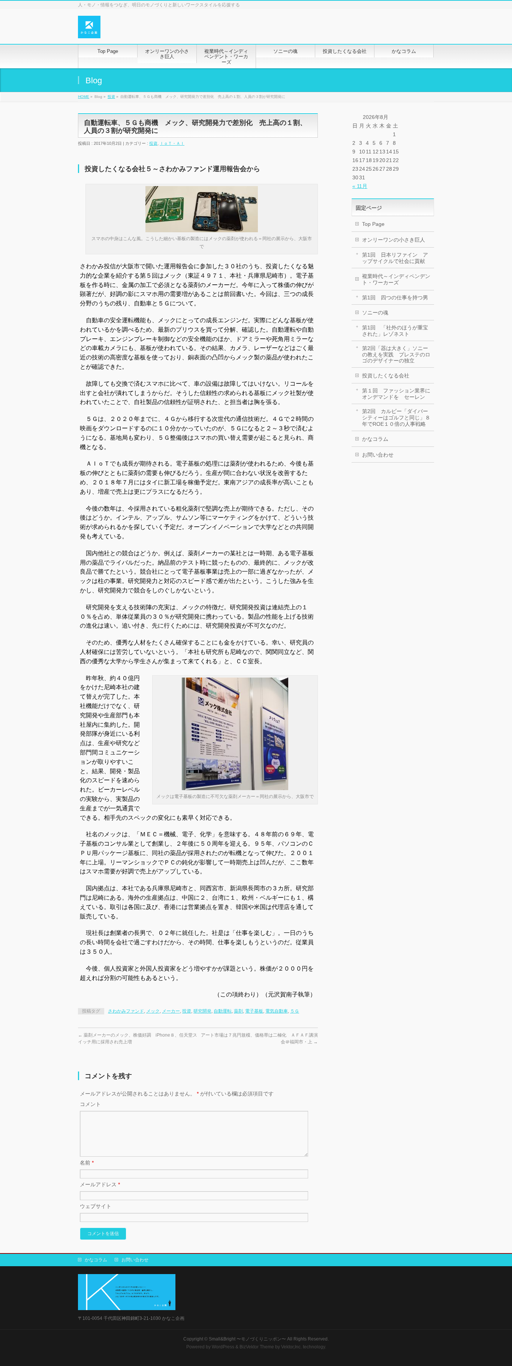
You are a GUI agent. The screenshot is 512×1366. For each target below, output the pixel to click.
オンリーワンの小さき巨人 (393, 240)
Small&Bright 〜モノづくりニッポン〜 (247, 1339)
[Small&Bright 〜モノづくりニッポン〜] (89, 30)
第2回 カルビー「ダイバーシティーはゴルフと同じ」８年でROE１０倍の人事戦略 (396, 417)
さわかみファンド (126, 1011)
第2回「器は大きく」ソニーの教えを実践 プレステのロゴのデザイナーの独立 (396, 354)
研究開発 (202, 1011)
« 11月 (359, 186)
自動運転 (223, 1011)
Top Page (373, 224)
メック (153, 1011)
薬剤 (238, 1011)
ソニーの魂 (375, 313)
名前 (87, 1163)
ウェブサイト (95, 1206)
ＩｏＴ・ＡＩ (172, 143)
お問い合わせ (378, 455)
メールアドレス (100, 1184)
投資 (111, 97)
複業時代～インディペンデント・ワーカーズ (396, 279)
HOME (83, 97)
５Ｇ (294, 1011)
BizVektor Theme (257, 1346)
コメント (90, 1104)
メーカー (171, 1011)
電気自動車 (276, 1011)
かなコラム (375, 439)
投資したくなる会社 (385, 376)
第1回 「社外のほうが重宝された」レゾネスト (395, 331)
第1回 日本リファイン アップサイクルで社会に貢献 (395, 258)
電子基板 (254, 1011)
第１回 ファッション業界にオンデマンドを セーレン (396, 394)
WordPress (223, 1346)
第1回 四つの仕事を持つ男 (395, 298)
